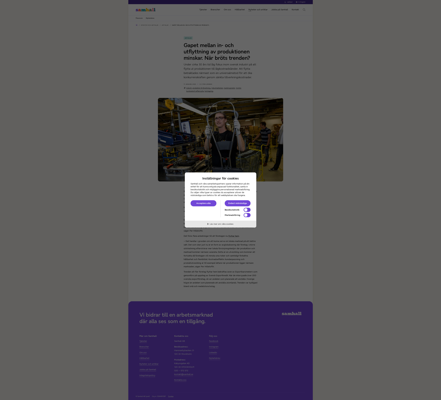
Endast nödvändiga (237, 203)
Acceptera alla (203, 203)
